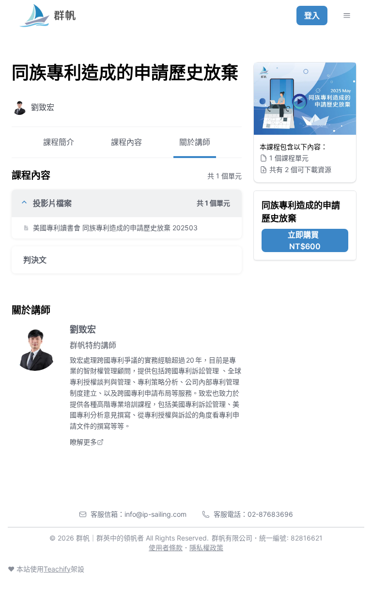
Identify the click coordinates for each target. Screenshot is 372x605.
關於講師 (194, 142)
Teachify (57, 569)
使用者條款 (166, 547)
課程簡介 (58, 142)
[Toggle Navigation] (346, 15)
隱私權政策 (206, 547)
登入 (312, 15)
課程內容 (126, 142)
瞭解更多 (83, 442)
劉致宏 (83, 329)
